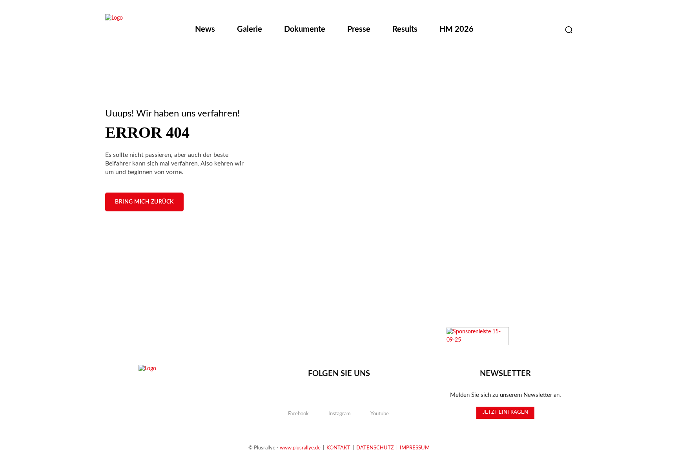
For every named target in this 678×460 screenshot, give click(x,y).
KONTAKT (338, 448)
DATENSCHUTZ (375, 448)
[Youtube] (549, 30)
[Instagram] (529, 30)
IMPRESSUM (415, 448)
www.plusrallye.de (300, 448)
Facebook (298, 413)
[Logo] (146, 30)
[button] (569, 29)
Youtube (379, 413)
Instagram (339, 413)
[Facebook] (510, 30)
